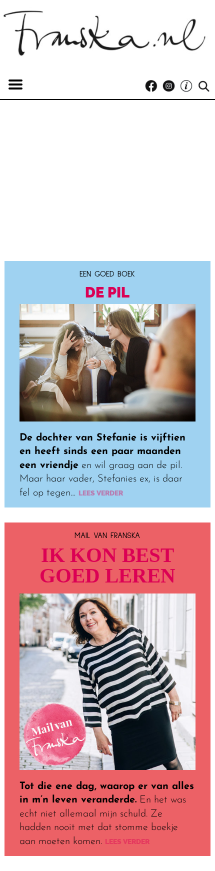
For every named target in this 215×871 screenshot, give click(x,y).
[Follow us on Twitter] (189, 86)
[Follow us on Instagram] (171, 86)
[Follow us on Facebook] (153, 86)
